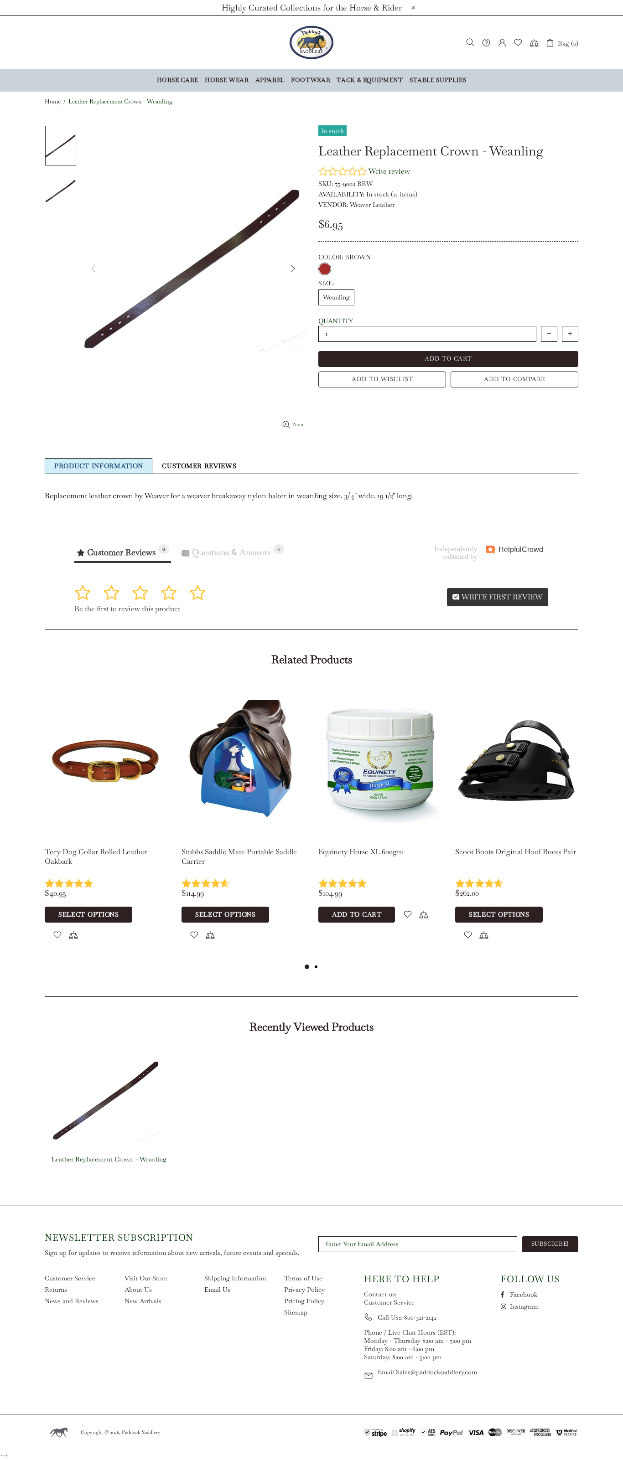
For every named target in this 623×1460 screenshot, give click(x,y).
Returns (56, 1289)
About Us (138, 1289)
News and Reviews (72, 1301)
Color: (344, 257)
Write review (389, 171)
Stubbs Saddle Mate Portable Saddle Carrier (239, 856)
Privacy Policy (304, 1289)
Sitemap (295, 1312)
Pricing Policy (304, 1301)
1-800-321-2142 (418, 1317)
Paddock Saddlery (311, 42)
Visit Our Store (146, 1278)
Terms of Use (303, 1278)
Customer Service (70, 1278)
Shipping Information (235, 1278)
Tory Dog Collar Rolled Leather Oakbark (96, 856)
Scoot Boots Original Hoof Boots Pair (515, 851)
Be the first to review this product (127, 609)
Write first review (501, 597)
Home (53, 101)
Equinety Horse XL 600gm (360, 851)
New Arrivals (143, 1301)
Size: (326, 283)
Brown (324, 268)
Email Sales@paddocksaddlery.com (427, 1372)
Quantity (335, 321)
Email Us (217, 1289)
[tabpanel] (106, 822)
